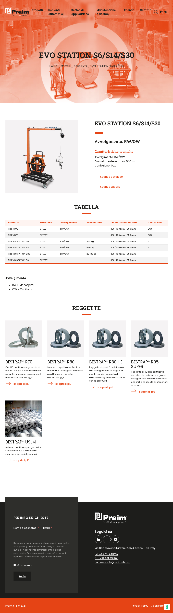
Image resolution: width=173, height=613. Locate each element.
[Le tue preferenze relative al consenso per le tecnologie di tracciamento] (167, 607)
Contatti (145, 10)
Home (53, 66)
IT (161, 12)
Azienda (128, 10)
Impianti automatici (56, 12)
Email (46, 528)
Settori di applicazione (80, 12)
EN (165, 12)
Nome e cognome (25, 528)
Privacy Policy (140, 605)
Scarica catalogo (111, 177)
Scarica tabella (110, 187)
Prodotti (37, 10)
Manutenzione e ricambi (106, 12)
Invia (22, 576)
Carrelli (65, 66)
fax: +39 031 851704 (106, 558)
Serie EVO (80, 66)
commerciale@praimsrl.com (112, 562)
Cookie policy (159, 605)
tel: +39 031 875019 (106, 554)
